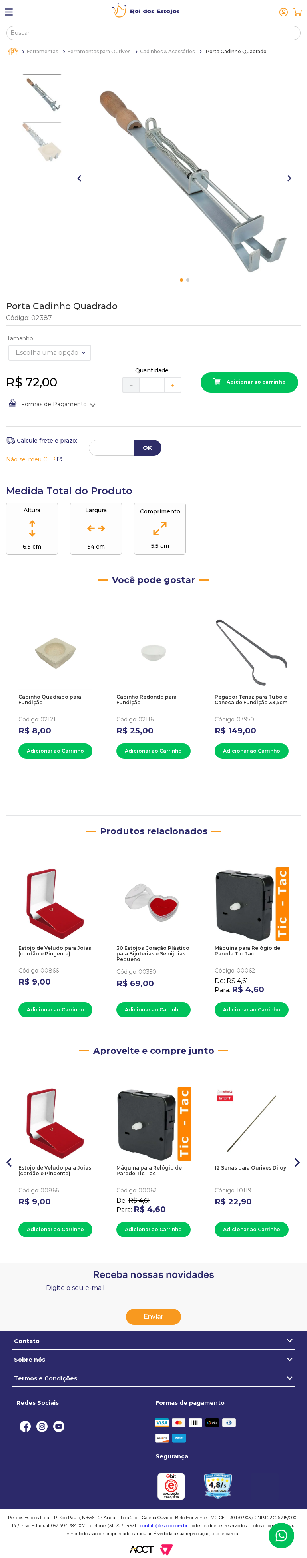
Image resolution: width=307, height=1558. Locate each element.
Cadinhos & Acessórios (167, 51)
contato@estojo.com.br (163, 1525)
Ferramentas (42, 51)
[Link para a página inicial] (13, 51)
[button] (9, 1161)
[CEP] (41, 440)
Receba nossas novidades (153, 1274)
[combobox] (153, 33)
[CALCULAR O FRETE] (147, 448)
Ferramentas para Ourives (99, 51)
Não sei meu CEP (31, 459)
